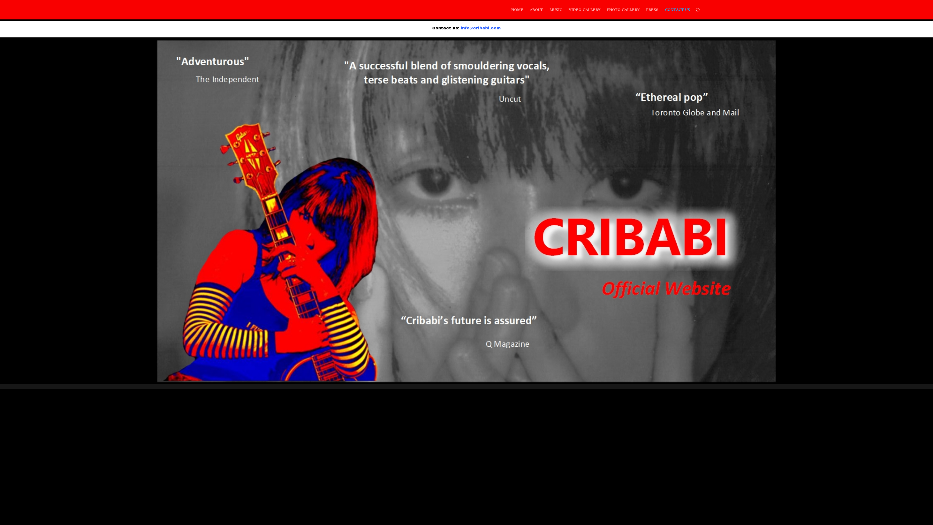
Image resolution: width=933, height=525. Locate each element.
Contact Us (677, 10)
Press (652, 10)
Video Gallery (584, 10)
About (536, 10)
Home (517, 10)
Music (556, 10)
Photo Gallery (623, 10)
